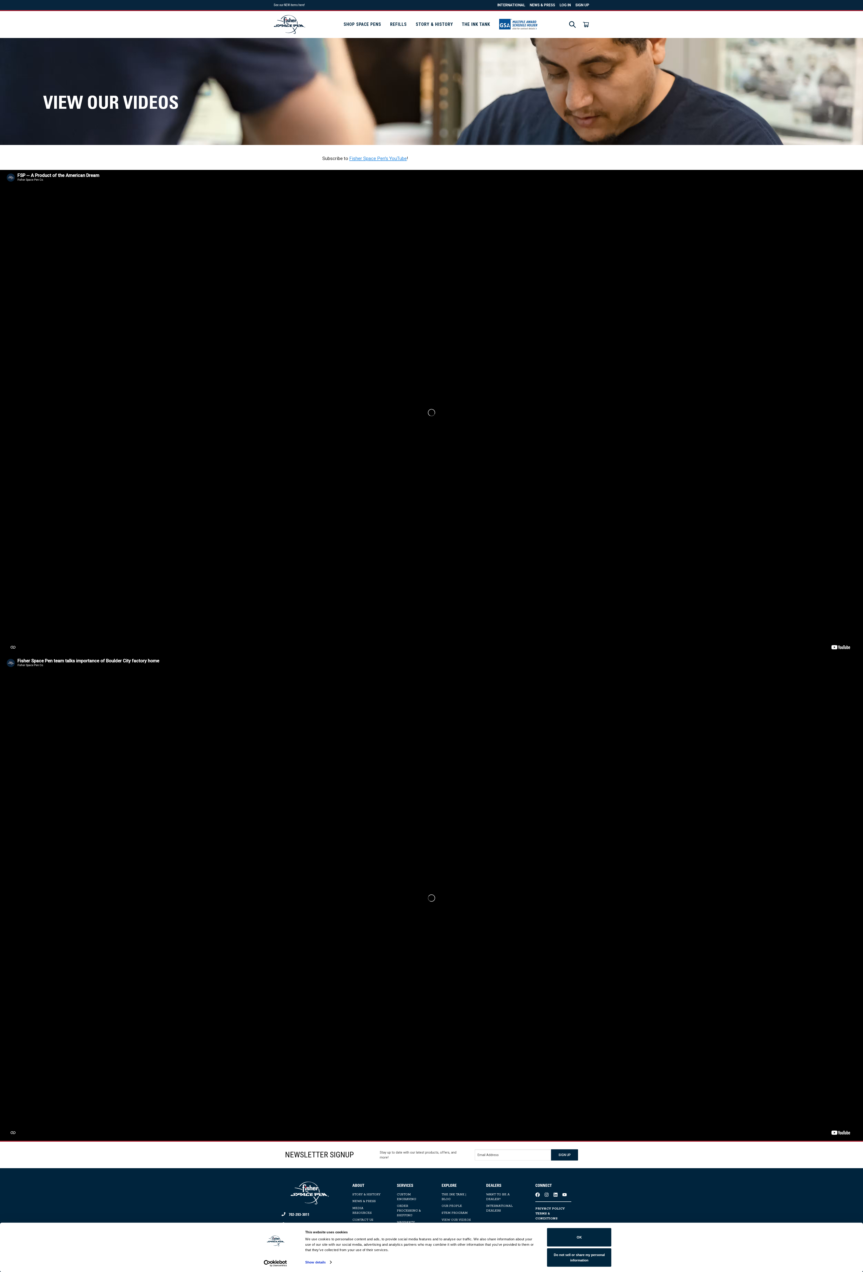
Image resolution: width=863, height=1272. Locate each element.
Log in (565, 5)
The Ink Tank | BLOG (454, 1197)
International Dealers (499, 1208)
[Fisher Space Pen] (289, 24)
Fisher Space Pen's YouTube (378, 158)
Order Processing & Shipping (409, 1210)
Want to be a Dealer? (498, 1197)
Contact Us (362, 1220)
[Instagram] (546, 1194)
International (511, 5)
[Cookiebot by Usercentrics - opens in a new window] (275, 1263)
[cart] (586, 24)
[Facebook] (537, 1194)
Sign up (582, 5)
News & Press (542, 5)
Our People (452, 1206)
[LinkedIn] (555, 1194)
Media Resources (362, 1210)
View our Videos (456, 1220)
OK (579, 1237)
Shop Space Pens (362, 24)
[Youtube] (564, 1194)
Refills (398, 24)
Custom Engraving (406, 1197)
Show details (315, 1262)
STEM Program (455, 1213)
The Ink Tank (476, 24)
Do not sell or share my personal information (579, 1257)
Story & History (434, 24)
